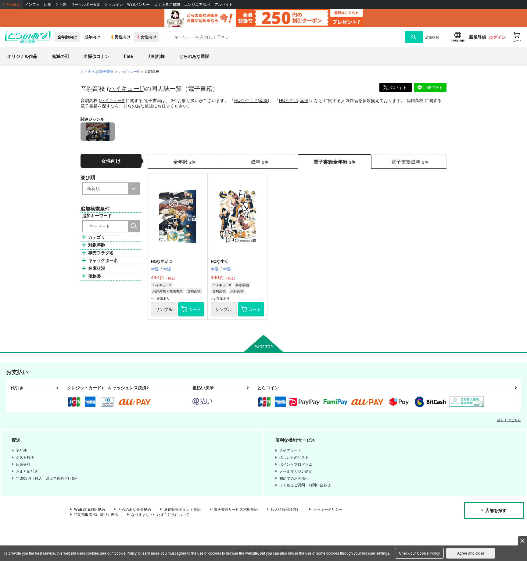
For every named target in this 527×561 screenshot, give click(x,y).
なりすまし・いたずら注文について (160, 514)
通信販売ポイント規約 (182, 509)
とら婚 (61, 4)
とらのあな (11, 4)
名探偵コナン (96, 56)
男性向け (123, 37)
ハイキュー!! (126, 88)
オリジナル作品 (22, 56)
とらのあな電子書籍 (97, 71)
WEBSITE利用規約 (89, 509)
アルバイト (223, 4)
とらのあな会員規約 (134, 509)
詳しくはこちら (509, 419)
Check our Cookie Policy (419, 553)
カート (194, 309)
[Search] (134, 226)
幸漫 (263, 100)
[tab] (184, 161)
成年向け (92, 37)
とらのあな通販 (194, 56)
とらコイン (114, 4)
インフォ (32, 4)
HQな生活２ (246, 100)
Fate (128, 56)
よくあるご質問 (167, 4)
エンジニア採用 (197, 4)
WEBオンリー (138, 4)
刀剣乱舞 (156, 56)
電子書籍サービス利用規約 (236, 509)
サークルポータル (85, 4)
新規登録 (477, 37)
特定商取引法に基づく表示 (96, 514)
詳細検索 (432, 36)
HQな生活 (288, 100)
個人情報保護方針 (285, 509)
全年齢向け (67, 37)
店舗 (47, 4)
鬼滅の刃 (60, 56)
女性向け (148, 37)
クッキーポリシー (327, 509)
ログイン (497, 37)
